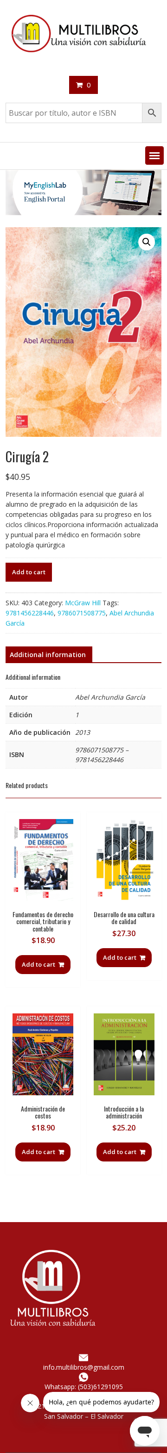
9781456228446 (30, 613)
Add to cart (28, 572)
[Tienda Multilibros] (83, 212)
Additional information (48, 654)
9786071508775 (82, 613)
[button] (154, 155)
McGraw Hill (83, 602)
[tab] (47, 654)
